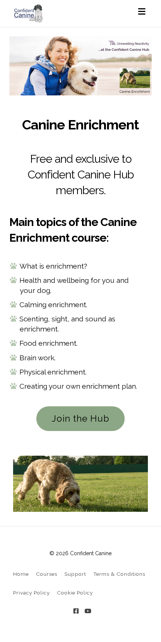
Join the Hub (80, 418)
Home (21, 574)
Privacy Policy (31, 593)
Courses (46, 574)
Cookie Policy (75, 593)
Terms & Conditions (119, 574)
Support (75, 574)
